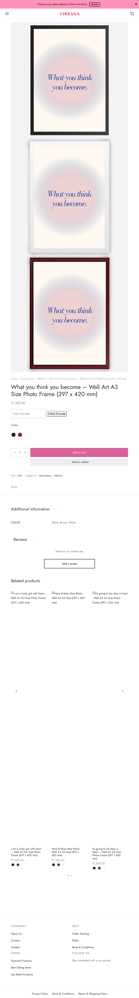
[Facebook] (36, 487)
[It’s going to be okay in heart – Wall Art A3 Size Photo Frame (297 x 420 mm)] (110, 717)
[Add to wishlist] (46, 848)
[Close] (136, 4)
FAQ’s (75, 940)
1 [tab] (68, 875)
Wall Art (41, 378)
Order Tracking (80, 934)
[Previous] (16, 691)
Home (14, 378)
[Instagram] (74, 966)
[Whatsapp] (20, 487)
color (14, 425)
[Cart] (132, 14)
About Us (16, 934)
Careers (15, 947)
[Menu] (7, 14)
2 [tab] (71, 875)
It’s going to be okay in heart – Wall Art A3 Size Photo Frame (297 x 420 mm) (106, 854)
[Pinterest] (31, 487)
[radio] (13, 434)
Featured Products (21, 961)
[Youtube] (81, 966)
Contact (15, 940)
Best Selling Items (21, 967)
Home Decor (27, 378)
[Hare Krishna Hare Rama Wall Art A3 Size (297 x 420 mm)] (69, 717)
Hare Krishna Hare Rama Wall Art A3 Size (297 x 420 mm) (66, 852)
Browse (94, 4)
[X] (41, 487)
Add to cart (79, 452)
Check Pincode (56, 414)
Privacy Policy (40, 994)
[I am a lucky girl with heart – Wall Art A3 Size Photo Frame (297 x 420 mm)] (29, 717)
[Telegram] (25, 487)
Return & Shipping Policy (92, 994)
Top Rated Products (22, 974)
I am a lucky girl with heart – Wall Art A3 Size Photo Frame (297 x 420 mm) (26, 852)
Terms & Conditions (83, 947)
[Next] (123, 691)
